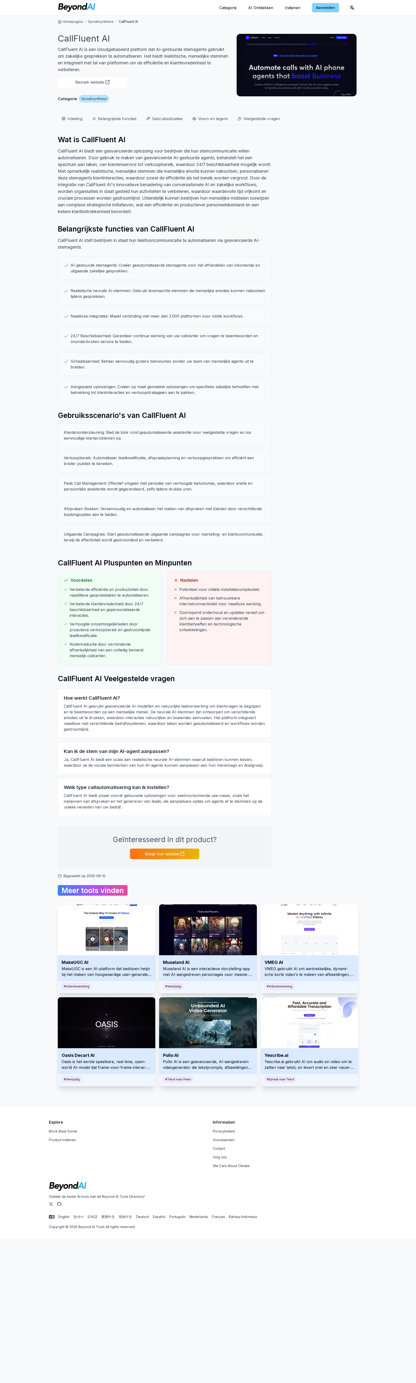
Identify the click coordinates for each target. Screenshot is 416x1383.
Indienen (292, 7)
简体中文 (125, 1217)
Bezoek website (89, 82)
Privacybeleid (224, 1131)
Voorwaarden (223, 1140)
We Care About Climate (231, 1166)
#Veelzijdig (173, 986)
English (64, 1217)
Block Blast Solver (63, 1131)
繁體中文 (108, 1217)
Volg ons (220, 1157)
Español (159, 1217)
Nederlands (198, 1217)
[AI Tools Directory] (77, 7)
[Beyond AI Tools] (68, 1186)
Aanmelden (325, 8)
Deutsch (142, 1217)
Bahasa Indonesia (243, 1217)
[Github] (59, 1204)
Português (177, 1217)
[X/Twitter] (51, 1204)
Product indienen (62, 1140)
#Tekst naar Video (178, 1079)
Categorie (228, 7)
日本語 (92, 1217)
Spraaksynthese (101, 21)
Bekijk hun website (162, 853)
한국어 (78, 1217)
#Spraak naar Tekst (280, 1079)
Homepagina (73, 21)
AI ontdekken (260, 7)
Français (218, 1217)
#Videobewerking (76, 986)
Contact (219, 1148)
